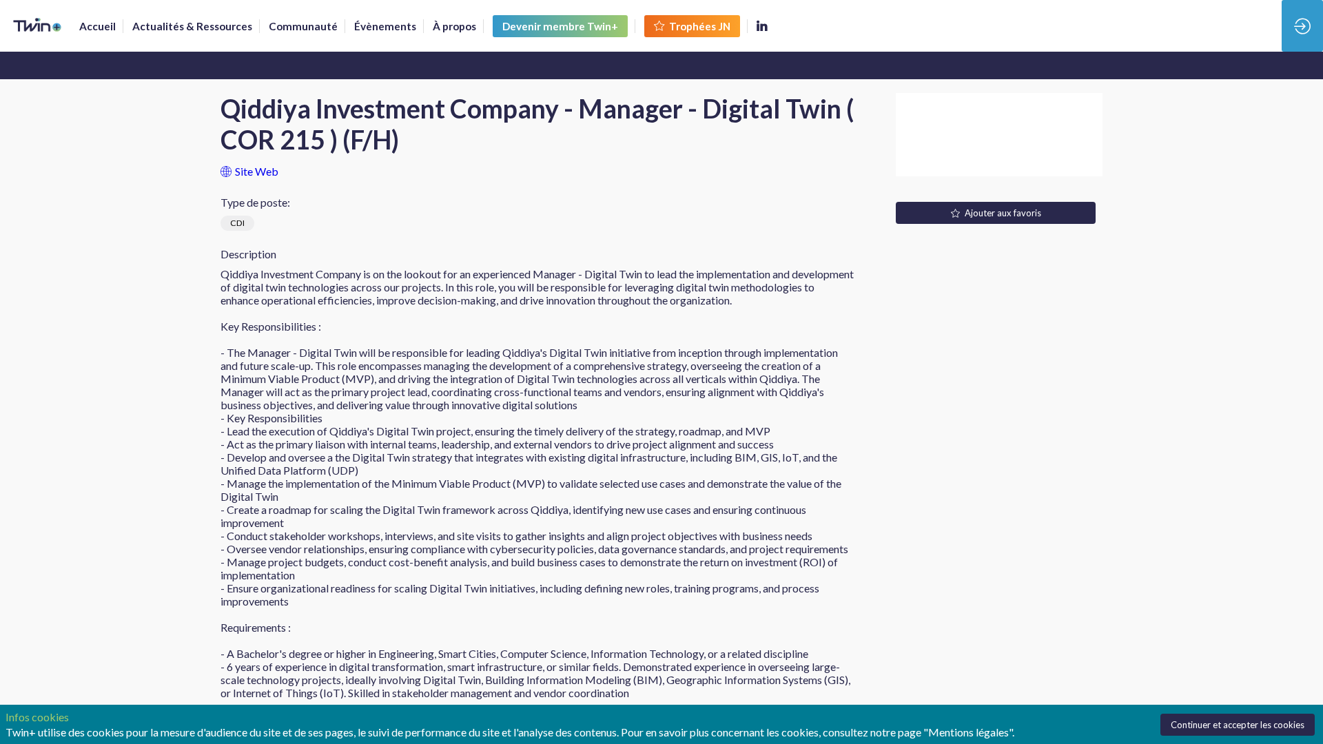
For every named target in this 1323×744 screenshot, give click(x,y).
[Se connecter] (1302, 26)
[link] (97, 26)
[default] (303, 26)
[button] (560, 26)
